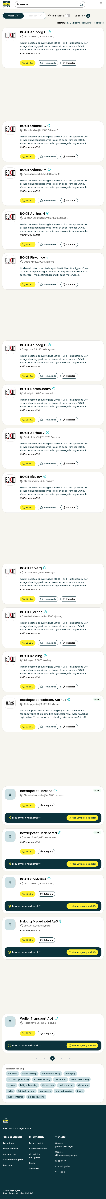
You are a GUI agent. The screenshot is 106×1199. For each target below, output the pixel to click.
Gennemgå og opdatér (84, 817)
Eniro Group (8, 1143)
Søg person (60, 1160)
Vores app (60, 1171)
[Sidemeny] (101, 3)
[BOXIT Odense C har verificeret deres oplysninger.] (48, 125)
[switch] (67, 15)
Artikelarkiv (34, 1168)
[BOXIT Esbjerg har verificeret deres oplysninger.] (44, 568)
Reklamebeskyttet (30, 53)
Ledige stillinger (10, 1148)
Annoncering (9, 1154)
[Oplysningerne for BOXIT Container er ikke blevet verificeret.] (49, 879)
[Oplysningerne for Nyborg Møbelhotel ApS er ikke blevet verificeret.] (60, 921)
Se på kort (80, 15)
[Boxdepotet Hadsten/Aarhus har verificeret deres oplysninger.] (69, 699)
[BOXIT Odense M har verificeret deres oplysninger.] (49, 169)
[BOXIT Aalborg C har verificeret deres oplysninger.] (49, 31)
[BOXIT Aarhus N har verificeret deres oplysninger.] (47, 213)
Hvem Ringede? (62, 1166)
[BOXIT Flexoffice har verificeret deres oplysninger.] (48, 257)
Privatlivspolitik (36, 1143)
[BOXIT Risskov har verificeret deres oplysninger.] (44, 476)
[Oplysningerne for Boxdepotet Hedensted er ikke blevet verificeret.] (59, 832)
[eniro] (6, 4)
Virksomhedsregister (13, 1159)
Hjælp (32, 1163)
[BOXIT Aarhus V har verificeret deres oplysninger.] (47, 432)
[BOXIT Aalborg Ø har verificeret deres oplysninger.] (49, 344)
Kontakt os (8, 1165)
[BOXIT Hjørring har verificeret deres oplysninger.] (45, 611)
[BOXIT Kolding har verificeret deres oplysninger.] (45, 655)
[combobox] (45, 4)
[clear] (75, 4)
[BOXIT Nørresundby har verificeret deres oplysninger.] (53, 388)
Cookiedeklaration (38, 1148)
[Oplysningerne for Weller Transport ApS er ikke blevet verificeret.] (56, 1018)
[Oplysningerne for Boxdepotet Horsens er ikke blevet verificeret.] (55, 790)
